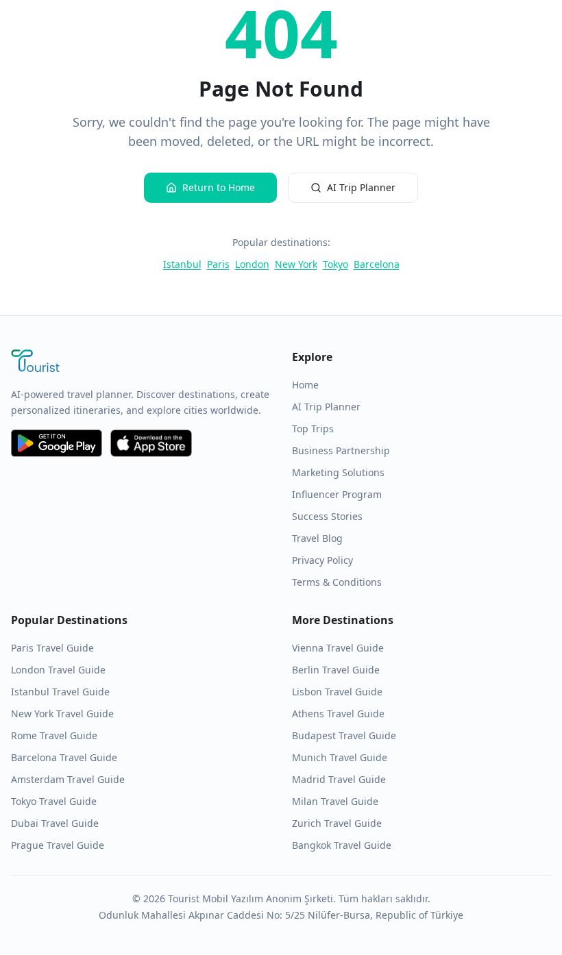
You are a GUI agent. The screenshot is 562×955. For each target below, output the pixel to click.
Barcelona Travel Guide (64, 757)
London (252, 264)
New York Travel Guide (62, 713)
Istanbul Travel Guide (60, 691)
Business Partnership (341, 450)
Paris (218, 264)
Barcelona (377, 264)
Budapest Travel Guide (344, 735)
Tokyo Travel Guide (54, 801)
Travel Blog (317, 538)
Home (305, 384)
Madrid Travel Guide (339, 779)
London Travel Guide (58, 669)
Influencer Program (337, 494)
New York (296, 264)
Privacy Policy (322, 560)
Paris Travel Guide (52, 647)
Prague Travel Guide (57, 845)
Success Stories (327, 516)
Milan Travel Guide (335, 801)
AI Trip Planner (361, 187)
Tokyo (335, 264)
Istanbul (182, 264)
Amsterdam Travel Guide (68, 779)
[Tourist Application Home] (140, 362)
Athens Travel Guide (338, 713)
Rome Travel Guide (54, 735)
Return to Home (218, 187)
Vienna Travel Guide (338, 647)
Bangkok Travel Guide (341, 845)
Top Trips (313, 428)
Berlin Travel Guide (336, 669)
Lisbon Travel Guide (337, 691)
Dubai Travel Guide (55, 823)
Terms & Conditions (337, 581)
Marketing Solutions (338, 472)
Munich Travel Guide (339, 757)
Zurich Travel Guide (337, 823)
